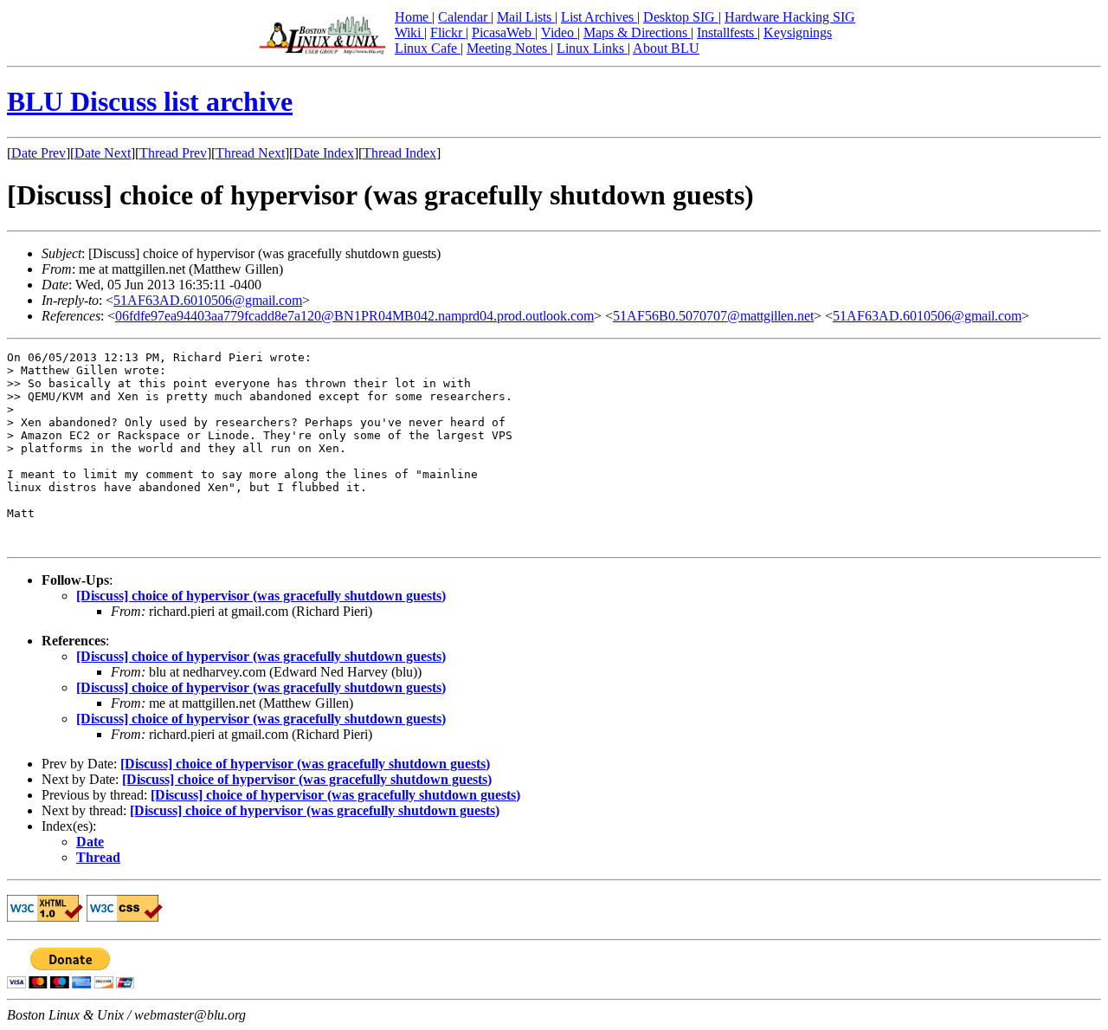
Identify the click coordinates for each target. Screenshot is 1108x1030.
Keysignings (797, 32)
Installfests (727, 32)
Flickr (448, 32)
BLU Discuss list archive (150, 101)
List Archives (599, 17)
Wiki (409, 32)
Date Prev (38, 153)
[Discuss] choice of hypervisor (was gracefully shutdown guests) (261, 595)
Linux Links (592, 48)
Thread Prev (173, 153)
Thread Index (399, 153)
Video (559, 32)
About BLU (666, 48)
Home (413, 17)
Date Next (102, 153)
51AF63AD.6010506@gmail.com (207, 300)
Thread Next (250, 153)
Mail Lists (526, 17)
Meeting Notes (509, 48)
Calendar (464, 17)
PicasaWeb (503, 32)
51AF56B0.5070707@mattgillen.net (713, 315)
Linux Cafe (428, 48)
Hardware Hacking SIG (790, 17)
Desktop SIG (680, 17)
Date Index (323, 153)
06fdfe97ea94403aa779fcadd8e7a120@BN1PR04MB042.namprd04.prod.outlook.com (354, 315)
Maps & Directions (637, 32)
